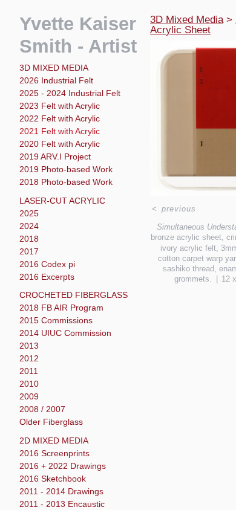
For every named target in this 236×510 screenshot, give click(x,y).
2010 (29, 384)
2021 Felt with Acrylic (59, 131)
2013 (29, 345)
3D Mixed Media (53, 68)
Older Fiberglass (51, 422)
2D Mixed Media (53, 440)
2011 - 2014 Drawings (61, 491)
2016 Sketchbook (52, 478)
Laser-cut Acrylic (62, 200)
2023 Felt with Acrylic (59, 106)
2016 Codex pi (47, 264)
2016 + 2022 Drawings (62, 466)
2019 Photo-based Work (66, 169)
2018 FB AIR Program (61, 307)
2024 (29, 226)
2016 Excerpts (46, 277)
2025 (29, 213)
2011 (28, 371)
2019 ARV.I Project (55, 156)
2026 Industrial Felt (56, 80)
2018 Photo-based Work (66, 182)
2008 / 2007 (42, 409)
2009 (29, 396)
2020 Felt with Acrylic (59, 144)
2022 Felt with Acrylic (59, 118)
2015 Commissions (56, 320)
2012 (29, 358)
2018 (29, 239)
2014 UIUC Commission (65, 333)
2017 (29, 251)
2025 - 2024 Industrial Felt (69, 93)
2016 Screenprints (54, 453)
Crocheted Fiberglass (73, 295)
